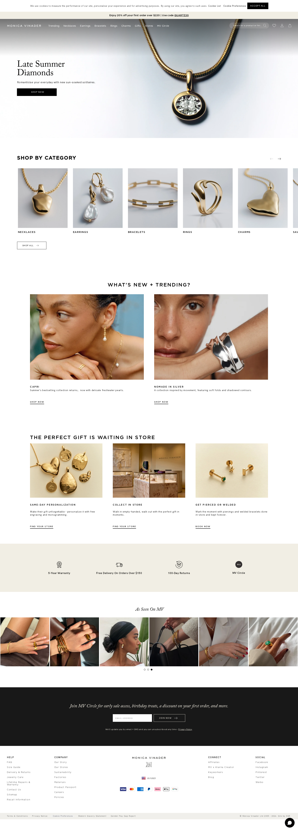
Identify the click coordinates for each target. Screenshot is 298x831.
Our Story (60, 762)
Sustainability (63, 772)
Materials (60, 782)
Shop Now (37, 402)
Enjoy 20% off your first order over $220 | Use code (149, 15)
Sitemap (12, 794)
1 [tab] (145, 670)
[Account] (282, 25)
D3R (288, 816)
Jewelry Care (15, 777)
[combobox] (247, 25)
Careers (59, 792)
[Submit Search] (264, 25)
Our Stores (61, 767)
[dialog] (149, 6)
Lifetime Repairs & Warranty (18, 783)
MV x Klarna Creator (221, 767)
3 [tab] (152, 670)
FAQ (9, 762)
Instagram (262, 767)
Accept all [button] (257, 6)
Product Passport (65, 787)
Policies (59, 797)
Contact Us (14, 789)
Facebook (262, 762)
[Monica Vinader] (24, 26)
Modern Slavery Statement (92, 816)
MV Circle (163, 25)
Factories (60, 777)
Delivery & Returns (19, 772)
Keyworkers (215, 772)
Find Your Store (41, 526)
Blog (211, 777)
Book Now (203, 526)
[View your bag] (290, 25)
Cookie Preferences (63, 816)
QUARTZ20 (181, 15)
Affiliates (214, 762)
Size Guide (13, 767)
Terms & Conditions (17, 816)
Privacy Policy (185, 729)
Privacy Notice (39, 816)
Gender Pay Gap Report (123, 816)
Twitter (260, 777)
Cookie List (214, 5)
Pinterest (261, 772)
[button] (234, 6)
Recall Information (18, 799)
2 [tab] (149, 670)
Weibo (260, 782)
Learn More (24, 641)
